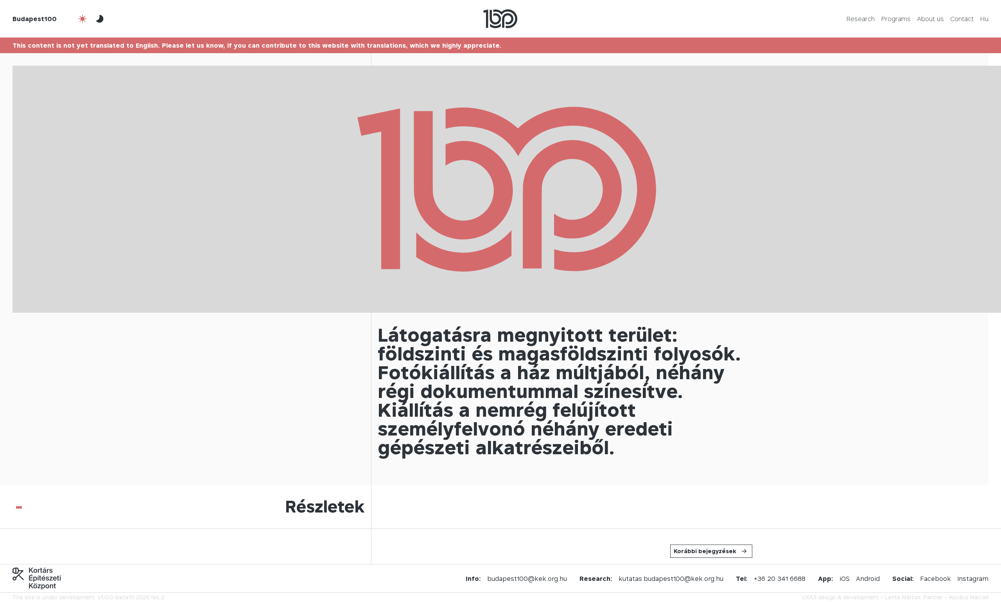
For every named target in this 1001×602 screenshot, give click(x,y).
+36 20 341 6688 (779, 578)
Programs (896, 19)
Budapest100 (35, 19)
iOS (845, 578)
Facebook (935, 578)
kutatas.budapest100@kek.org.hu (671, 578)
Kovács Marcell (968, 597)
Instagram (972, 578)
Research (860, 19)
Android (868, 578)
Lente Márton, (903, 597)
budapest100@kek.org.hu (527, 578)
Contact (962, 19)
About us (930, 19)
